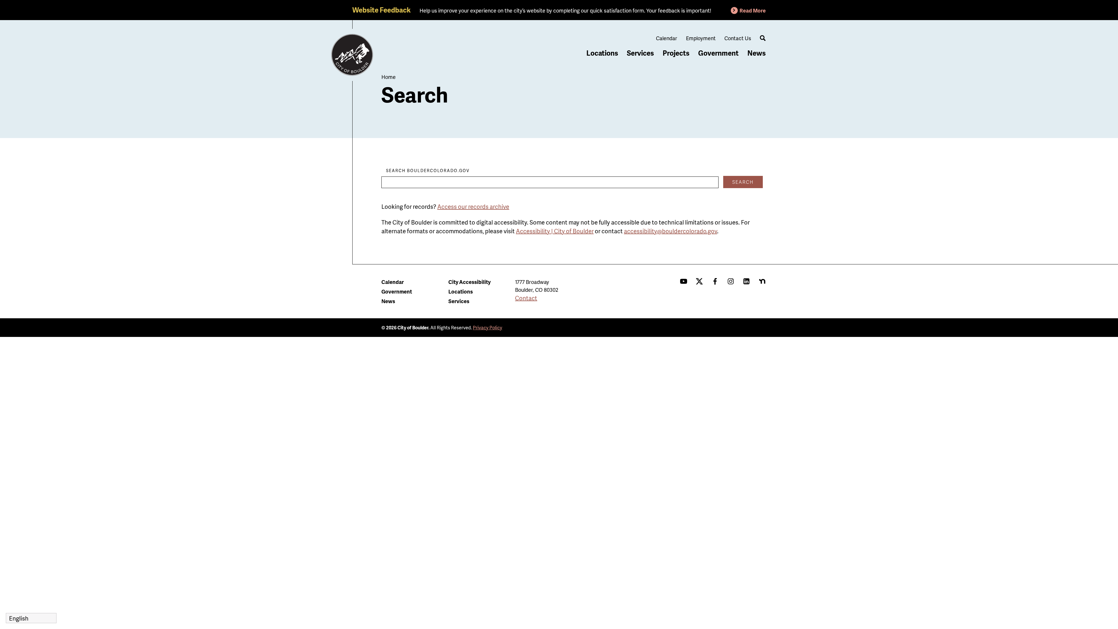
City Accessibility (469, 281)
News (756, 53)
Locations (602, 53)
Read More (753, 10)
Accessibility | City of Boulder (555, 231)
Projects (676, 53)
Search (743, 182)
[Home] (352, 55)
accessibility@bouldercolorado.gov (670, 231)
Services (640, 53)
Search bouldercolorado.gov (428, 170)
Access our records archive (473, 206)
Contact (526, 298)
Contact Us (737, 38)
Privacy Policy (487, 327)
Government (718, 53)
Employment (701, 38)
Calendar (666, 38)
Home (388, 76)
